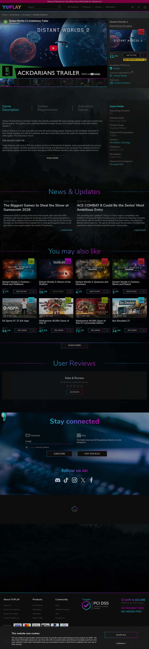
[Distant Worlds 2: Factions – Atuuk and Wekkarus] (19, 269)
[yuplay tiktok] (66, 480)
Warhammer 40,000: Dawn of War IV (54, 322)
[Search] (59, 6)
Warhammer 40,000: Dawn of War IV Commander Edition (91, 322)
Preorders (37, 614)
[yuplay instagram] (74, 480)
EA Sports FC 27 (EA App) (15, 320)
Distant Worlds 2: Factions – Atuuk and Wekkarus (16, 283)
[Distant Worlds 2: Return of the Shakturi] (56, 269)
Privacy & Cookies (10, 614)
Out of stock (58, 291)
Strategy (125, 142)
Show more (74, 345)
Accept (40, 447)
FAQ (57, 614)
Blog (57, 605)
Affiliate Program (62, 609)
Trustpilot (86, 599)
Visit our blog (92, 453)
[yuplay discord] (57, 480)
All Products (38, 605)
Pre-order (22, 330)
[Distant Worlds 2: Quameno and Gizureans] (93, 269)
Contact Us (60, 618)
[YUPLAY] (11, 7)
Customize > (121, 643)
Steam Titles (38, 618)
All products (15, 15)
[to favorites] (144, 55)
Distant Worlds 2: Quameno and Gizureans (92, 283)
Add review (74, 392)
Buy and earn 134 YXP (133, 60)
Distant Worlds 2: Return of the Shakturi (55, 283)
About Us (7, 605)
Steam (116, 68)
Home (4, 15)
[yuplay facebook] (91, 480)
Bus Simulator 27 (121, 320)
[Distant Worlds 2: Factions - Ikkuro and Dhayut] (129, 269)
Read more (52, 158)
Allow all (121, 635)
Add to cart (131, 55)
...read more (66, 230)
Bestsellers (37, 609)
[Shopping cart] (138, 7)
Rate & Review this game (121, 26)
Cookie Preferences (11, 618)
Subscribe (59, 453)
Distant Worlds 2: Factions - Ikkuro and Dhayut (126, 283)
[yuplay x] (83, 480)
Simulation (26, 15)
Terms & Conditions (42, 447)
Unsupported (116, 164)
